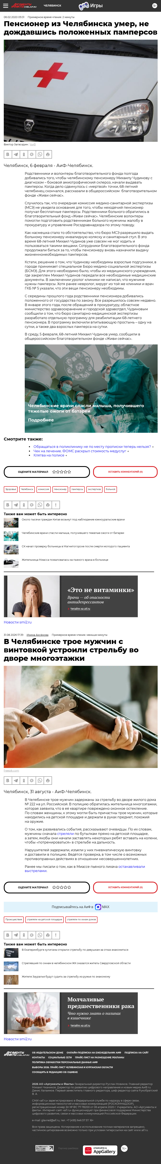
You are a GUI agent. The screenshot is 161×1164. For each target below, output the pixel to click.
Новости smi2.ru (18, 622)
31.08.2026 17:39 (13, 634)
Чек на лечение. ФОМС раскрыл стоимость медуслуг (80, 451)
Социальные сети (60, 1057)
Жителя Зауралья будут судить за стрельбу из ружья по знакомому (66, 976)
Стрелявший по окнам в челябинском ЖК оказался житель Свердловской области (76, 963)
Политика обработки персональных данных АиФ (65, 1062)
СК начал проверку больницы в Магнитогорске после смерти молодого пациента (76, 546)
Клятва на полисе (49, 455)
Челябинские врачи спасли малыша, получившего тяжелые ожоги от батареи (86, 408)
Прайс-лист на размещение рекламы (99, 1057)
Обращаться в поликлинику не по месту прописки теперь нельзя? (92, 447)
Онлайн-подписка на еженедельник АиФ (94, 1052)
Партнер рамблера (68, 1148)
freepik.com (11, 770)
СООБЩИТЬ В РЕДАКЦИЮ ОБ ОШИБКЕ (55, 1072)
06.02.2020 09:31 (14, 17)
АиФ (33, 144)
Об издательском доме (47, 1052)
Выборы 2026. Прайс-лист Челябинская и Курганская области (72, 1067)
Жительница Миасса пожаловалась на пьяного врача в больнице (65, 559)
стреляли (66, 834)
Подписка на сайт (136, 1052)
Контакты (38, 1057)
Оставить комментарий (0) (125, 472)
